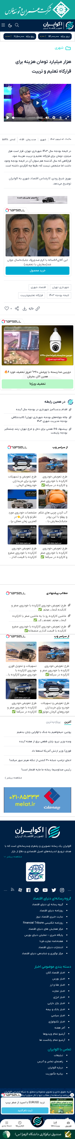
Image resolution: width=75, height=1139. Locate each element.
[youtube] (45, 890)
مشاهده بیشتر (14, 777)
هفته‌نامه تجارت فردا (51, 941)
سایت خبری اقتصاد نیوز (49, 917)
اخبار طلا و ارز (57, 985)
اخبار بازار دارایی (56, 1003)
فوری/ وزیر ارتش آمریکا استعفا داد (51, 751)
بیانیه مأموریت (54, 1074)
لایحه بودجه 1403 (59, 295)
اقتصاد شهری (38, 287)
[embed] (31, 308)
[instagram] (62, 890)
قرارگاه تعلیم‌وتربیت (31, 295)
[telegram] (36, 890)
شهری (59, 48)
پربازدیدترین (53, 722)
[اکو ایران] (58, 25)
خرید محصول (37, 270)
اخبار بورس (58, 979)
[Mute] (11, 362)
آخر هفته (59, 1028)
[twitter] (54, 890)
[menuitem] (24, 308)
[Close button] (72, 1095)
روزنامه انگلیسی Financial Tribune (43, 923)
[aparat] (20, 890)
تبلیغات (58, 1055)
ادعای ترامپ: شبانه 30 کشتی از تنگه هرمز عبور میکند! (40, 760)
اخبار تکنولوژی (56, 1022)
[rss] (12, 890)
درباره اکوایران (55, 1067)
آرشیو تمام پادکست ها (52, 1040)
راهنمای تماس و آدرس (50, 1061)
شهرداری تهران (60, 287)
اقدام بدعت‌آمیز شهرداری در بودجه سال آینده (41, 409)
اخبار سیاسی (58, 1015)
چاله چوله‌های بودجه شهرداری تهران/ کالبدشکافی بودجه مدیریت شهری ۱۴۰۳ (39, 419)
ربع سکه (65, 36)
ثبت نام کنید (25, 1110)
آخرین (67, 722)
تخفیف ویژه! (37, 384)
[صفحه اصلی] (37, 1121)
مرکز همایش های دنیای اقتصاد (45, 929)
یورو (33, 36)
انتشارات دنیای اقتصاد (50, 947)
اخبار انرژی (59, 997)
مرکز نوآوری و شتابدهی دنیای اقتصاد (42, 953)
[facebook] (28, 890)
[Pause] (5, 362)
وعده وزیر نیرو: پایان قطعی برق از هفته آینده (45, 741)
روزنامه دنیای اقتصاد (51, 910)
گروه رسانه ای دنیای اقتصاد (47, 904)
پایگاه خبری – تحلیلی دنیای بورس (43, 935)
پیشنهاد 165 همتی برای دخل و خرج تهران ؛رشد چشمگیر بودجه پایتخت (35, 431)
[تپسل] (7, 210)
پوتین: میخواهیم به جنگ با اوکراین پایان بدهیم (44, 732)
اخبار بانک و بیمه (55, 1009)
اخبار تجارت (58, 991)
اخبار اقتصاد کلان (55, 973)
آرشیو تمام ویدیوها (54, 1034)
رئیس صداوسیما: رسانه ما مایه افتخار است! (46, 770)
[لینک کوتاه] (37, 308)
